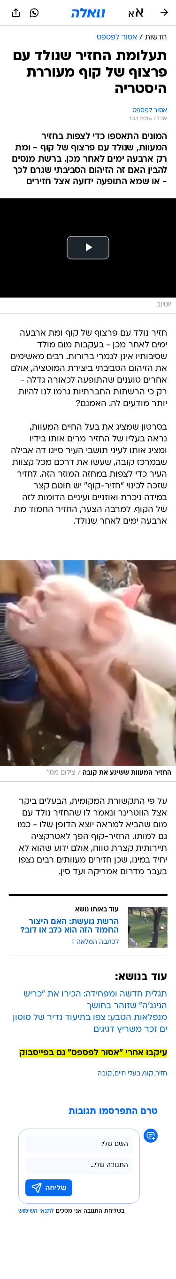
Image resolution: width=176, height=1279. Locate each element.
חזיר (161, 1074)
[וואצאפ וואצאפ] (34, 12)
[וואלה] (88, 12)
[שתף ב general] (16, 13)
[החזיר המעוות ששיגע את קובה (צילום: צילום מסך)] (88, 671)
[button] (136, 12)
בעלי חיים (127, 1074)
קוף (148, 1074)
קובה (105, 1074)
